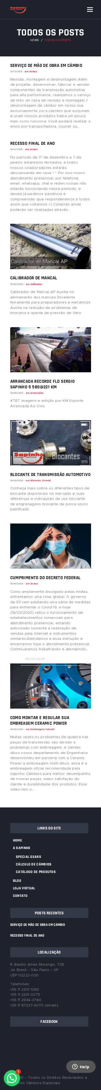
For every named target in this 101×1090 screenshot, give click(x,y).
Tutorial (50, 729)
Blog (17, 880)
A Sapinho (21, 848)
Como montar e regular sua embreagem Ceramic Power (39, 720)
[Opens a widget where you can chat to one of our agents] (81, 1073)
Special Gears (28, 856)
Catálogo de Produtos (36, 871)
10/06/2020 (16, 729)
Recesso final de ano (27, 935)
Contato (20, 895)
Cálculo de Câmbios (33, 864)
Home (17, 840)
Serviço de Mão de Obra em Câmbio (37, 925)
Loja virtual (24, 888)
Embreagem (37, 729)
